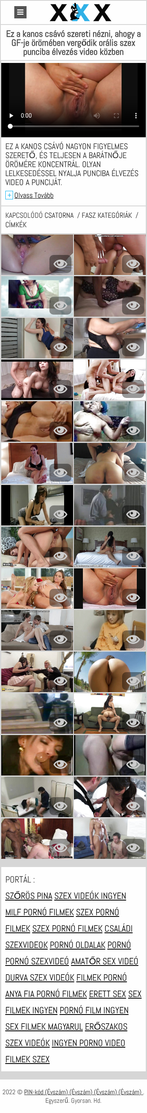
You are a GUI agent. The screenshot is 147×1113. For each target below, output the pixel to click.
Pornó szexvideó (37, 961)
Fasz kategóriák (108, 215)
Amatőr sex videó (104, 961)
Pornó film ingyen (94, 1010)
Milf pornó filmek (39, 912)
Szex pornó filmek (67, 928)
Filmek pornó (101, 977)
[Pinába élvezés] (82, 12)
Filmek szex (27, 1059)
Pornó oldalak (77, 944)
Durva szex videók (39, 977)
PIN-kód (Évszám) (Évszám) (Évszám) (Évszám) (83, 1092)
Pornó (119, 944)
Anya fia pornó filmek (46, 993)
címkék (16, 224)
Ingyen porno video (88, 1042)
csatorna (60, 215)
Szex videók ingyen (90, 895)
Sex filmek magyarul (44, 1026)
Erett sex (107, 993)
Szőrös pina (28, 895)
